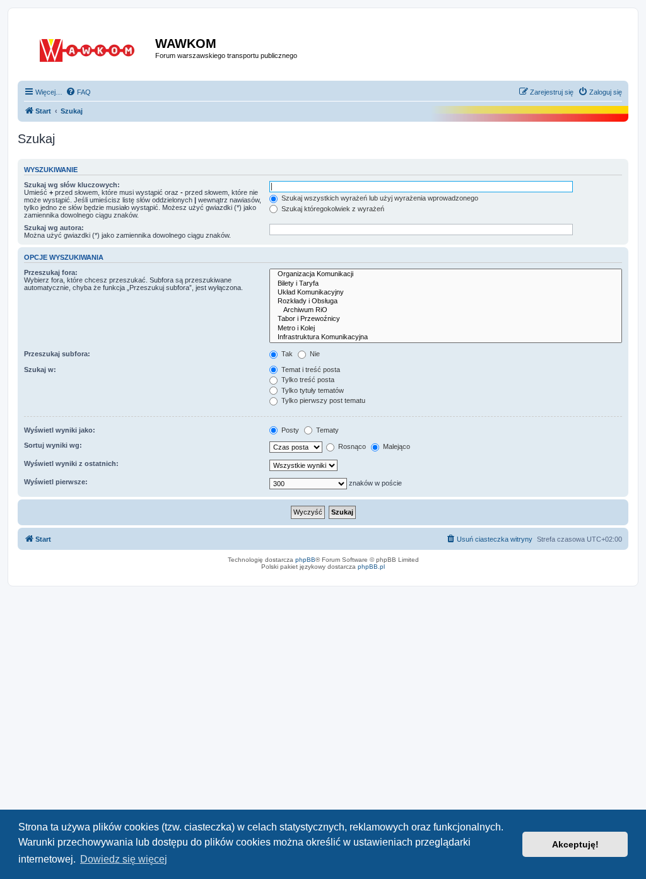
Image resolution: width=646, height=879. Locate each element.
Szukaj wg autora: (54, 227)
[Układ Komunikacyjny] (446, 292)
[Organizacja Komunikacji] (446, 274)
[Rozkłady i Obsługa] (446, 301)
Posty (289, 430)
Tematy (326, 430)
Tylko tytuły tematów (311, 390)
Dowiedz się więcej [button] (123, 859)
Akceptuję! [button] (575, 844)
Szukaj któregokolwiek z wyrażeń (331, 208)
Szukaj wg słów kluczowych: (72, 185)
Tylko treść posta (306, 379)
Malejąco (395, 446)
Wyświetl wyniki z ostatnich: (71, 463)
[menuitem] (78, 92)
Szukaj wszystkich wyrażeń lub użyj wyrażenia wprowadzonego (378, 198)
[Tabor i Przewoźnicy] (446, 319)
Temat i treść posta (309, 369)
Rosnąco (351, 446)
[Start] (88, 48)
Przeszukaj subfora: (57, 354)
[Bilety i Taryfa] (446, 283)
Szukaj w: (40, 369)
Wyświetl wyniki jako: (59, 430)
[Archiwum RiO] (446, 310)
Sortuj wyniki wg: (53, 445)
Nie (314, 354)
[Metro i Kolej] (446, 328)
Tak (286, 354)
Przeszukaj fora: (51, 272)
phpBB (305, 559)
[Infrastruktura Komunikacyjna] (446, 337)
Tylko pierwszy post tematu (322, 400)
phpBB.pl (371, 566)
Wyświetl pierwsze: (56, 482)
